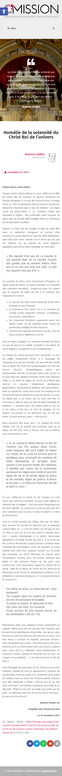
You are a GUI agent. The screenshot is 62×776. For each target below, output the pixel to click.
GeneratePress (49, 771)
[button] (4, 11)
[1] (20, 430)
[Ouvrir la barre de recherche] (53, 28)
